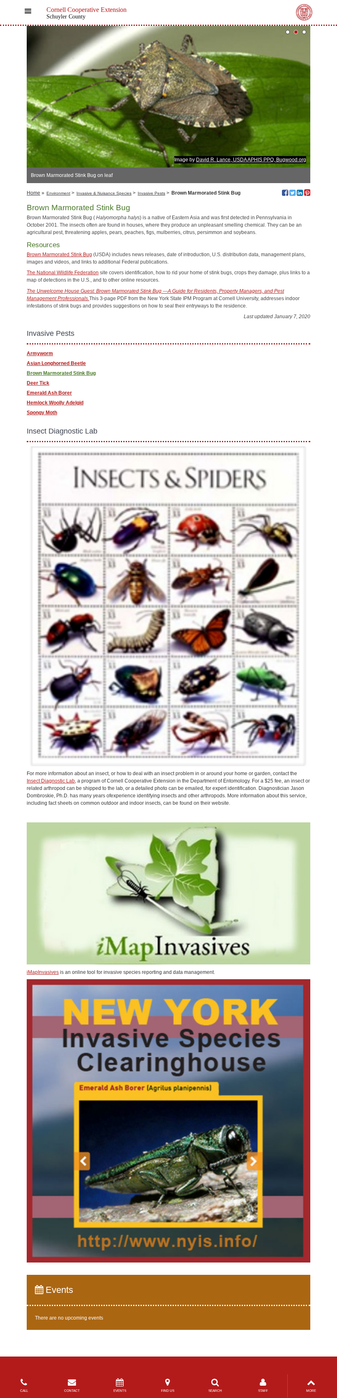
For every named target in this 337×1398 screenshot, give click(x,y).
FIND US (167, 1391)
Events (58, 1290)
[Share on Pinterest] (307, 194)
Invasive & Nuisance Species (104, 193)
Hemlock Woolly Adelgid (55, 403)
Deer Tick (38, 383)
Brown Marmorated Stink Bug (59, 254)
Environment (58, 193)
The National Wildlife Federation (63, 272)
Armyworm (40, 353)
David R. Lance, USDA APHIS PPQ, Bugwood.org (251, 160)
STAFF (263, 1391)
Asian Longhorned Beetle (56, 363)
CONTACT (72, 1391)
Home (33, 193)
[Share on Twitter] (292, 194)
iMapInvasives (43, 972)
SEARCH (215, 1391)
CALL (24, 1391)
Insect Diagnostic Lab (51, 781)
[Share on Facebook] (285, 194)
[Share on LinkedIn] (300, 194)
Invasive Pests (151, 193)
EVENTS (119, 1391)
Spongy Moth (42, 412)
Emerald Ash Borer (49, 393)
